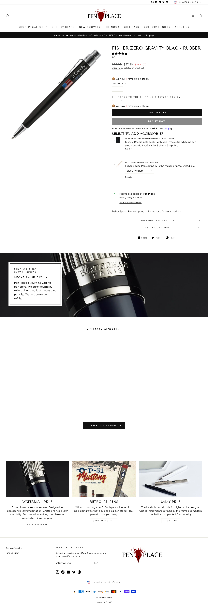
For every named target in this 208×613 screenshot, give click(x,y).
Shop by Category (33, 26)
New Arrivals (89, 26)
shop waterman (37, 524)
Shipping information (157, 220)
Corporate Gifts (157, 26)
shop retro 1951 (104, 521)
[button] (120, 53)
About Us (182, 26)
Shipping (116, 68)
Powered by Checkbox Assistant (123, 101)
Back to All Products (106, 425)
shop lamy (170, 521)
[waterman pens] (37, 479)
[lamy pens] (170, 479)
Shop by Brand (63, 26)
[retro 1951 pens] (104, 479)
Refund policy (13, 552)
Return (163, 97)
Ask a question (157, 227)
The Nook (112, 26)
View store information (130, 202)
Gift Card (132, 26)
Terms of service (14, 548)
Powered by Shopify (104, 602)
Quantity (119, 83)
